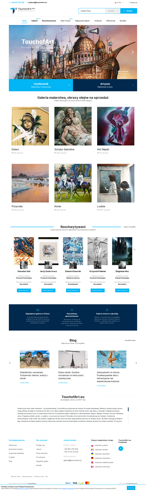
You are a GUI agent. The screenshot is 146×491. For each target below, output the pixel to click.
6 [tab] (23, 76)
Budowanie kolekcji (16, 449)
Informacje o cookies (39, 476)
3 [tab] (17, 76)
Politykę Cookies (24, 488)
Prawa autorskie (42, 453)
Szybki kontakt (70, 440)
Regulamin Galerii (15, 476)
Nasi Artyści (65, 21)
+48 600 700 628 (17, 2)
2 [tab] (15, 76)
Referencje (110, 21)
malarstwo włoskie (101, 449)
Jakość (38, 449)
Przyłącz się (40, 445)
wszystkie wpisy (130, 340)
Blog (10, 461)
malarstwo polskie (101, 445)
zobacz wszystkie (130, 227)
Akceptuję (131, 488)
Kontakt (123, 21)
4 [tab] (19, 76)
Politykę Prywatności (67, 488)
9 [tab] (28, 76)
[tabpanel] (73, 52)
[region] (73, 414)
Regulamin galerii (42, 461)
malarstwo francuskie (102, 467)
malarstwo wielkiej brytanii (104, 462)
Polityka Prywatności (27, 476)
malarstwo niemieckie (102, 458)
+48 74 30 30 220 (71, 452)
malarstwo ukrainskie (102, 454)
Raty (46, 476)
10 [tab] (30, 76)
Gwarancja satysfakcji (16, 453)
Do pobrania (40, 457)
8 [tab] (26, 76)
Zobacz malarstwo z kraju (102, 440)
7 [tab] (24, 76)
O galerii (12, 457)
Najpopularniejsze (82, 21)
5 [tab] (21, 76)
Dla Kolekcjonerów (17, 440)
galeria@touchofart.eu (38, 2)
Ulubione (98, 21)
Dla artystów (41, 440)
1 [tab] (13, 76)
